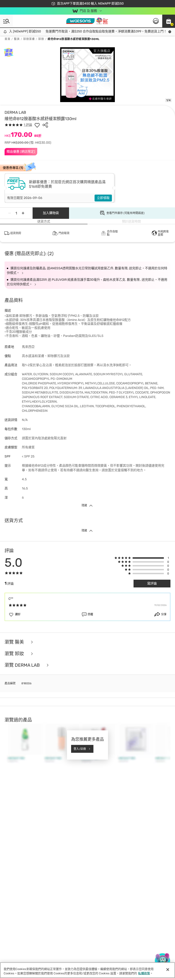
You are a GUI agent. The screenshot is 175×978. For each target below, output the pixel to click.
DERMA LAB (15, 112)
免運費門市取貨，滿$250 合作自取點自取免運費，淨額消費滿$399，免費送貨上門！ (102, 31)
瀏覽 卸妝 (15, 653)
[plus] (23, 213)
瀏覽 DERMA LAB (23, 665)
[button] (168, 21)
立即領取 (103, 198)
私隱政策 (144, 973)
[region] (87, 970)
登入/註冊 (80, 748)
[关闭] (168, 970)
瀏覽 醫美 (15, 642)
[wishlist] (37, 125)
